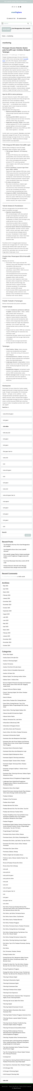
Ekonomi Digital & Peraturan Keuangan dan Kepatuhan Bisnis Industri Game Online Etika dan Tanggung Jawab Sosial (17, 684)
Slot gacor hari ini (7, 451)
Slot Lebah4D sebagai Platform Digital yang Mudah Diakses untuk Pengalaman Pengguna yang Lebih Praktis (16, 556)
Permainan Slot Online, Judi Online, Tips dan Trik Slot (16, 840)
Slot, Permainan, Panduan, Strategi (12, 951)
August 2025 (6, 614)
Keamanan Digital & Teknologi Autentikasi (14, 757)
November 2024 (7, 642)
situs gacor (6, 501)
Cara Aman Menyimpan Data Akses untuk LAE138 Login (16, 1)
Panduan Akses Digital (9, 802)
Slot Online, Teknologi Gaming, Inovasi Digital (14, 940)
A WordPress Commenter (10, 576)
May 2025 (5, 623)
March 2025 (6, 629)
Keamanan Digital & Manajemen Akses (13, 754)
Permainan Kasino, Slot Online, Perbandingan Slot (15, 837)
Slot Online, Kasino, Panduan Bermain (12, 919)
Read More (5, 407)
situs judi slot (6, 872)
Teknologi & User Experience (10, 992)
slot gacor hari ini (7, 900)
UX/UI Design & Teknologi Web (11, 1074)
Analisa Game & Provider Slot (10, 657)
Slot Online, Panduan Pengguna (11, 922)
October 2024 (6, 645)
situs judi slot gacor (8, 875)
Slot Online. (6, 948)
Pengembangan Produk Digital (10, 831)
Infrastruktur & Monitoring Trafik (11, 722)
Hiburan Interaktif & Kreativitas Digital (12, 713)
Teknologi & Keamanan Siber (10, 986)
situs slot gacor (7, 470)
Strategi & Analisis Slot (9, 954)
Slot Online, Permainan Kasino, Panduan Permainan (16, 926)
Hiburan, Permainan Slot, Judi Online (12, 719)
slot (4, 464)
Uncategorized (7, 1057)
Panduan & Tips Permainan (10, 799)
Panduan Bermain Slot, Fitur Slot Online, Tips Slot (15, 808)
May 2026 (5, 585)
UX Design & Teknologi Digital (10, 1071)
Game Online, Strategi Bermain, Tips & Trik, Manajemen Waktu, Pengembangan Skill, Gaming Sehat (15, 705)
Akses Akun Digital (8, 654)
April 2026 (5, 589)
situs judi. (5, 881)
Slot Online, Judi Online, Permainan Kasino (14, 913)
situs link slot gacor (8, 414)
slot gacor (5, 420)
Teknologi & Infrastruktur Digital (11, 980)
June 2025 (5, 620)
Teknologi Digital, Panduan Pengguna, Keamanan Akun (17, 1015)
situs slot (5, 457)
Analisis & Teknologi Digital (10, 660)
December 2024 (7, 639)
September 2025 (7, 611)
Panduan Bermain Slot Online (10, 805)
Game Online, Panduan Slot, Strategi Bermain (14, 700)
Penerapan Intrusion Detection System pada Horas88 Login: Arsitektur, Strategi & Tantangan (16, 50)
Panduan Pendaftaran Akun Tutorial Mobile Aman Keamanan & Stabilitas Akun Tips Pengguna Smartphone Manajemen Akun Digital (15, 816)
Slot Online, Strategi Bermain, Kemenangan (14, 929)
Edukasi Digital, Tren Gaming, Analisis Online (14, 676)
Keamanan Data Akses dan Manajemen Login (14, 751)
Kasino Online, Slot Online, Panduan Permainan (15, 732)
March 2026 (6, 592)
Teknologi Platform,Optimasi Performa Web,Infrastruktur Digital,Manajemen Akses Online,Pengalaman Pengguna (14, 1032)
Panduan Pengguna (8, 821)
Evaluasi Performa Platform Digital (12, 689)
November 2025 (7, 604)
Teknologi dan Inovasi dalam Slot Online (13, 1000)
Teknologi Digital (7, 1004)
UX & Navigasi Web (8, 1068)
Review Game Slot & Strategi (10, 866)
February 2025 (6, 633)
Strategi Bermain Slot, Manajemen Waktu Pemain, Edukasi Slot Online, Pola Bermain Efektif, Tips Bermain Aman (15, 959)
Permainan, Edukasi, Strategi (10, 851)
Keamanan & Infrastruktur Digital (11, 735)
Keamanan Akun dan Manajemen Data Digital (14, 738)
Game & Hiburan (7, 697)
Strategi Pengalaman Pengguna (11, 969)
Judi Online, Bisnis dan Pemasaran (12, 729)
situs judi (5, 869)
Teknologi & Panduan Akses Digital (12, 989)
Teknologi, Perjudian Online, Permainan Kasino (15, 1037)
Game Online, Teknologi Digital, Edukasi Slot (14, 710)
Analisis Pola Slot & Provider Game (12, 667)
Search (4, 532)
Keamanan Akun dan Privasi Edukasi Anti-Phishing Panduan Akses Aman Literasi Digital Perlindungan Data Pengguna (16, 743)
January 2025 (6, 636)
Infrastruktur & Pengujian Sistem (11, 726)
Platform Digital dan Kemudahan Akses (13, 855)
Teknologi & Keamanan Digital (10, 983)
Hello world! (22, 576)
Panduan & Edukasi (8, 796)
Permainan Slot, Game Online (10, 848)
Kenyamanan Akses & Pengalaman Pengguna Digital (16, 778)
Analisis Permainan (8, 664)
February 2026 (6, 595)
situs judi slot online (8, 878)
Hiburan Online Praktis (9, 716)
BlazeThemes (17, 1088)
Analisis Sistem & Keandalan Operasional (13, 670)
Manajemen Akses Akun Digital (11, 788)
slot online (6, 903)
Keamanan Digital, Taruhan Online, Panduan (14, 760)
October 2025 (6, 607)
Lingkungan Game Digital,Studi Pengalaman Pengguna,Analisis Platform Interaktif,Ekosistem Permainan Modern (15, 783)
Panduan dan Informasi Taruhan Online (13, 811)
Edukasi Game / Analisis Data (10, 679)
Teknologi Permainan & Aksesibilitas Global (14, 1027)
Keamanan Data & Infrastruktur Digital (12, 748)
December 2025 (7, 601)
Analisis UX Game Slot (9, 673)
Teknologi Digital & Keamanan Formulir (13, 1007)
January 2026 (6, 598)
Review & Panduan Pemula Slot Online (12, 863)
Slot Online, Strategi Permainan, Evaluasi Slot (14, 937)
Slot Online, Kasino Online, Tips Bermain (13, 916)
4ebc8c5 (6, 55)
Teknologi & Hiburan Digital (10, 977)
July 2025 (5, 617)
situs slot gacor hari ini (9, 495)
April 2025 (5, 626)
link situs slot (6, 432)
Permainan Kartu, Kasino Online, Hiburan (13, 834)
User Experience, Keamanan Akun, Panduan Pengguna (16, 1065)
